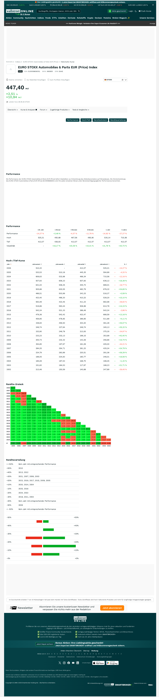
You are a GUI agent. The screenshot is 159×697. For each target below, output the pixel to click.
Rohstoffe (81, 18)
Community (18, 18)
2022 (9, 285)
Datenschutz (70, 657)
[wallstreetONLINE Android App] (112, 664)
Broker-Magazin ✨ (121, 18)
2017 (9, 306)
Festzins (107, 18)
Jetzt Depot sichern (45, 644)
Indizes (40, 18)
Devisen (98, 18)
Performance (72, 120)
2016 (9, 310)
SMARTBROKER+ (108, 634)
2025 (9, 272)
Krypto (90, 18)
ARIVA (64, 670)
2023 (9, 281)
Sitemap (86, 651)
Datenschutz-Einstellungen (86, 657)
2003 (9, 365)
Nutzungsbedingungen (104, 657)
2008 (9, 344)
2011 (9, 331)
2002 (9, 369)
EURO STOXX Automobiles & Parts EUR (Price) (40, 62)
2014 (9, 319)
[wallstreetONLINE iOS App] (98, 664)
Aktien (9, 18)
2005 (9, 357)
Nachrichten (30, 18)
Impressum (52, 657)
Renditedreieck (100, 120)
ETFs (54, 18)
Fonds (48, 18)
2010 (9, 336)
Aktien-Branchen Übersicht (71, 651)
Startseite (9, 62)
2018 (9, 302)
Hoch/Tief (86, 120)
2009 (9, 340)
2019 (9, 298)
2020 (9, 293)
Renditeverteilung (117, 120)
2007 (9, 348)
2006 (9, 352)
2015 (9, 314)
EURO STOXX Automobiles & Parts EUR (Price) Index (57, 67)
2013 (9, 323)
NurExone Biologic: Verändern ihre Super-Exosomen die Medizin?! (81, 23)
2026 (9, 268)
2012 (9, 327)
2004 (9, 361)
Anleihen (62, 18)
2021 (9, 289)
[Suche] (79, 11)
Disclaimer (61, 657)
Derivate (71, 18)
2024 (9, 276)
